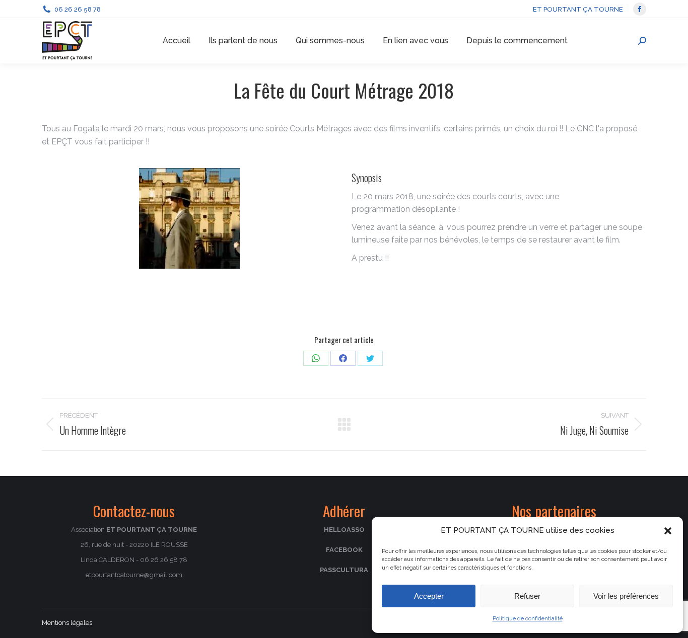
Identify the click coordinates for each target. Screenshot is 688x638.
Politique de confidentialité (528, 618)
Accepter (429, 596)
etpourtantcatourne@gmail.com (134, 575)
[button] (668, 531)
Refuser (527, 596)
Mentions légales (67, 622)
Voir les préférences (626, 596)
